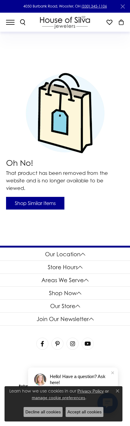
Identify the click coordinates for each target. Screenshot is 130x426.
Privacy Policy (90, 391)
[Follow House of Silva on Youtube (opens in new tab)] (88, 344)
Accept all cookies (84, 411)
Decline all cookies (43, 411)
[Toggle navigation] (13, 22)
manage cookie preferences (58, 397)
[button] (23, 22)
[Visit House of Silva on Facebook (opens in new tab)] (42, 344)
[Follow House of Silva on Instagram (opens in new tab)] (73, 344)
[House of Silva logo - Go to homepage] (65, 22)
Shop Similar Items (35, 203)
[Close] (122, 6)
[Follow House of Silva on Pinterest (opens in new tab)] (57, 344)
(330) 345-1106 (94, 6)
